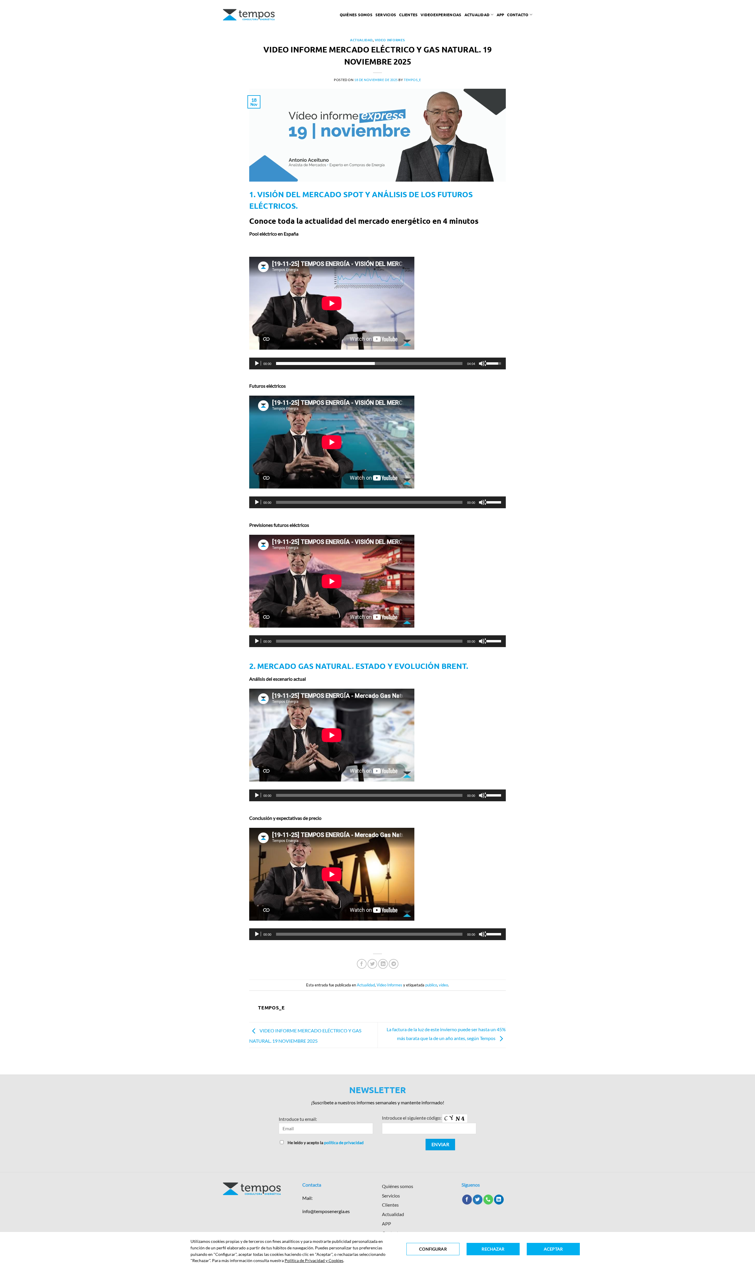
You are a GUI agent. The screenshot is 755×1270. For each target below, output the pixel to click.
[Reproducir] (257, 363)
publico (431, 985)
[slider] (369, 363)
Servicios (385, 14)
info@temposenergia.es (326, 1211)
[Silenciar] (482, 363)
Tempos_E (412, 80)
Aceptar (553, 1248)
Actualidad (477, 14)
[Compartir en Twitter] (372, 964)
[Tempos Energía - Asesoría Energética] (249, 15)
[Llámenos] (488, 1200)
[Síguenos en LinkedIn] (499, 1200)
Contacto (517, 14)
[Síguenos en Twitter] (477, 1200)
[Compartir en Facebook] (362, 964)
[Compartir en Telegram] (393, 964)
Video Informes (390, 39)
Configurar (433, 1248)
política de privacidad (344, 1142)
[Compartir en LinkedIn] (383, 964)
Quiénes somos (356, 14)
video (443, 985)
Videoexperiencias (441, 14)
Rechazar (493, 1248)
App (500, 14)
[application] (377, 363)
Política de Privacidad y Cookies (314, 1260)
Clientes (408, 14)
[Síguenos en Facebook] (467, 1200)
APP (386, 1223)
